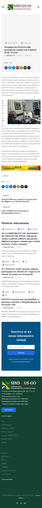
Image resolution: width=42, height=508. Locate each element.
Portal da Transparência (8, 470)
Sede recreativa (6, 474)
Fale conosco (8, 410)
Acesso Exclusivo (6, 425)
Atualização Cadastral (8, 428)
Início (3, 421)
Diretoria (4, 442)
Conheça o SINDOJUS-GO (9, 435)
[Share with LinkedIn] (13, 67)
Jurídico (3, 463)
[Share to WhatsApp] (21, 67)
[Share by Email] (29, 67)
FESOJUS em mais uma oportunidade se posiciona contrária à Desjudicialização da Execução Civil (20, 302)
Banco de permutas (7, 432)
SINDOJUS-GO (10, 55)
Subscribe (21, 353)
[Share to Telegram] (25, 67)
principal (5, 176)
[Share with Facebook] (6, 67)
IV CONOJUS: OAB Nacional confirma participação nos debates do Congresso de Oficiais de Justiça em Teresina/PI (20, 272)
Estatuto (3, 453)
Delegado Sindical (7, 439)
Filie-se (3, 460)
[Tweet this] (10, 67)
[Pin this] (17, 67)
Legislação (4, 467)
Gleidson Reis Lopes (9, 247)
